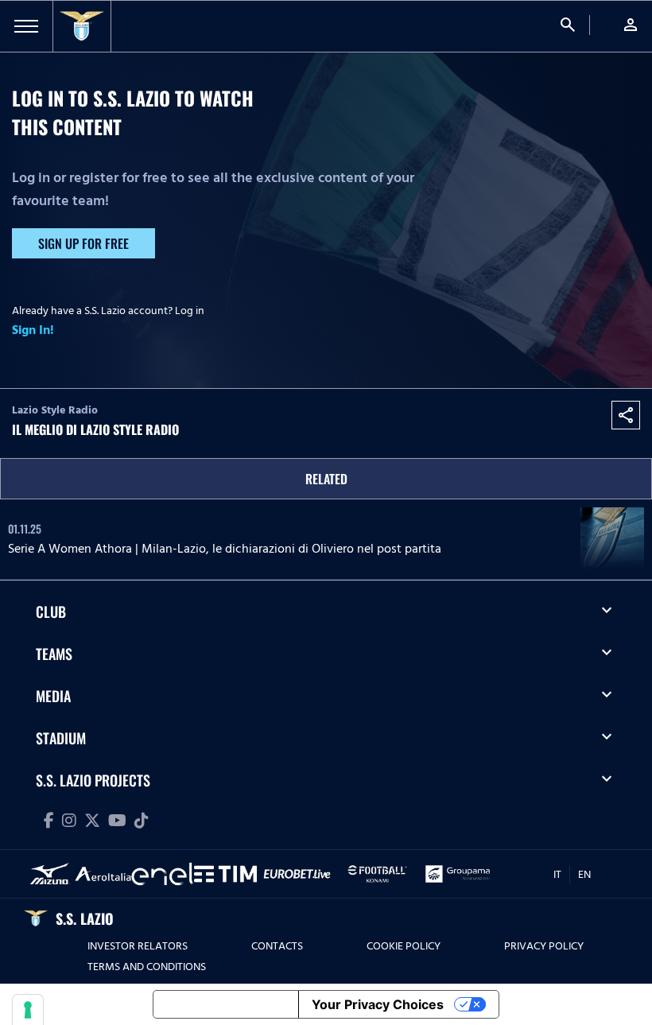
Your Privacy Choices (378, 1004)
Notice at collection (225, 1004)
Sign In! (33, 330)
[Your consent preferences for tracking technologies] (28, 1010)
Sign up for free (83, 243)
